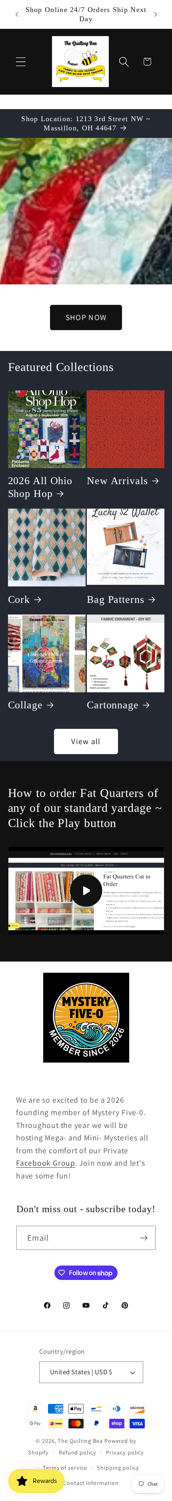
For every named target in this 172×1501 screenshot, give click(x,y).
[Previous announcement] (17, 14)
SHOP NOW (86, 317)
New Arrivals (117, 481)
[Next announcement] (155, 14)
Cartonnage (113, 705)
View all (85, 741)
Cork (19, 599)
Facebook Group (45, 1163)
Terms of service (65, 1467)
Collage (25, 705)
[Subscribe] (143, 1238)
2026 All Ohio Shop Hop (40, 487)
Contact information (90, 1483)
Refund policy (77, 1452)
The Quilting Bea (80, 1440)
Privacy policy (125, 1452)
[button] (20, 61)
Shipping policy (118, 1467)
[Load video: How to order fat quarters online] (86, 891)
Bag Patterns (115, 599)
